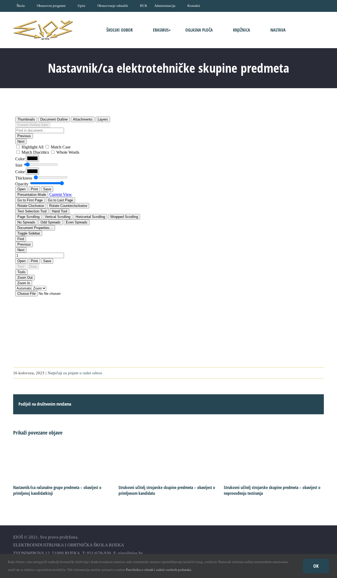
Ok (316, 566)
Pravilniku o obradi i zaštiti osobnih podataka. (159, 570)
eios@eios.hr (130, 553)
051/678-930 (99, 553)
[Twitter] (312, 545)
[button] (307, 30)
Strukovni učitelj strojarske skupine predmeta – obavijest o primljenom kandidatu (166, 490)
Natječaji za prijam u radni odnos (75, 373)
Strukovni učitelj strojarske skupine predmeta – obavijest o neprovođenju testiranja (272, 490)
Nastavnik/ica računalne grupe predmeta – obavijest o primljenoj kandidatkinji (57, 490)
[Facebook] (293, 545)
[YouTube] (302, 545)
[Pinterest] (321, 545)
